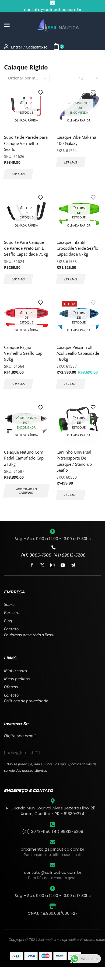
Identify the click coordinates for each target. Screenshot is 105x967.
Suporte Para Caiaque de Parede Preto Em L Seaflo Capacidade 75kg (26, 248)
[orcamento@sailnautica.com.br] (52, 842)
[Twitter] (42, 565)
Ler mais (18, 174)
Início (9, 57)
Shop (23, 57)
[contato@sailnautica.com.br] (52, 865)
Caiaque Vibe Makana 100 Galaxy (76, 140)
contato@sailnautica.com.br (52, 872)
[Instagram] (52, 565)
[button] (7, 25)
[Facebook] (32, 565)
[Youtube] (63, 565)
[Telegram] (73, 565)
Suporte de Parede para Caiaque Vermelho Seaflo (26, 143)
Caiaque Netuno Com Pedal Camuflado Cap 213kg (24, 458)
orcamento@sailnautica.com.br (52, 849)
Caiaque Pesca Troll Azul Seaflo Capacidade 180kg (78, 353)
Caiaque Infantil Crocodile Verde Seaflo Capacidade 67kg (77, 248)
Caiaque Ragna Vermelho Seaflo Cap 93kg (23, 353)
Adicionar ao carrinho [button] (26, 491)
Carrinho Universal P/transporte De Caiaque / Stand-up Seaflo (74, 461)
